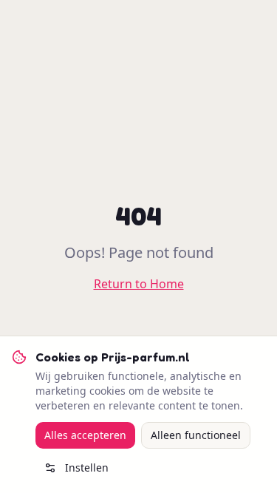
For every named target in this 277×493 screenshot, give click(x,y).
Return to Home (139, 284)
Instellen (87, 467)
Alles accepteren (85, 435)
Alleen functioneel (196, 435)
